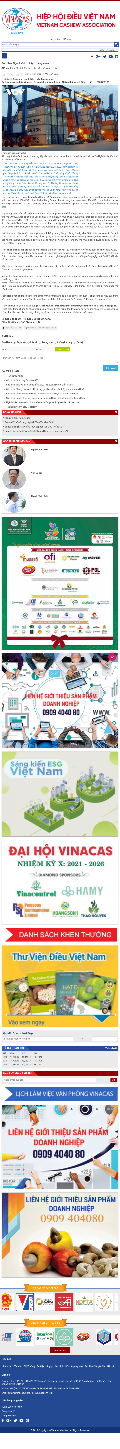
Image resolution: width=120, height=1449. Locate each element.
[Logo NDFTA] (64, 1302)
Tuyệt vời (21, 342)
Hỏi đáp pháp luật (74, 1366)
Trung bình (47, 342)
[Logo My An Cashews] (104, 1337)
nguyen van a (30, 328)
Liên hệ (110, 1366)
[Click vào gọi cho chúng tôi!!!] (112, 657)
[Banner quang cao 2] (60, 1235)
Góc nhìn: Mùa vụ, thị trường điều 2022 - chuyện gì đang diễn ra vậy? (40, 384)
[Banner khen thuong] (60, 935)
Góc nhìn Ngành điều (47, 328)
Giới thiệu (7, 1366)
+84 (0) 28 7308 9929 (20, 1388)
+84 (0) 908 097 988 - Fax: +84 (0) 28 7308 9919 (55, 1388)
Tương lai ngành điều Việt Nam (21, 407)
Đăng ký (67, 39)
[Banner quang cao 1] (60, 1147)
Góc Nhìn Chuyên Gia (95, 1366)
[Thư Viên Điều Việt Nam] (60, 986)
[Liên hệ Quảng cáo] (60, 700)
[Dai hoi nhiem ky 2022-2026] (60, 882)
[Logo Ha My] (45, 1337)
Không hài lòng (64, 342)
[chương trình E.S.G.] (60, 794)
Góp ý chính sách (55, 1366)
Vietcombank (110, 1048)
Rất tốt (34, 342)
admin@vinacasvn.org (19, 1393)
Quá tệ (80, 342)
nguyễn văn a (16, 328)
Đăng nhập (54, 39)
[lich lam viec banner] (60, 1094)
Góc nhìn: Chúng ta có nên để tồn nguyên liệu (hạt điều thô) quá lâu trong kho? (45, 389)
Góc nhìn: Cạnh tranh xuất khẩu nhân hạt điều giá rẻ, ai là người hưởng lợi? (42, 393)
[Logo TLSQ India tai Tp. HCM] (104, 1302)
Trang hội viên (60, 1350)
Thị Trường (29, 1366)
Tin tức (18, 1366)
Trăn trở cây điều (14, 376)
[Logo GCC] (25, 1302)
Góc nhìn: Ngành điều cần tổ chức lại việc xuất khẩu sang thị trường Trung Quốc (45, 398)
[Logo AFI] (45, 1302)
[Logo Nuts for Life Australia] (84, 1302)
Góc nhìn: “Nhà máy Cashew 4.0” (22, 380)
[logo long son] (25, 1337)
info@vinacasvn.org (42, 1393)
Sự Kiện (41, 1366)
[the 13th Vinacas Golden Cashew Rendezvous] (60, 583)
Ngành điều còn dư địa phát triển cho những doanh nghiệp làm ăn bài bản (42, 402)
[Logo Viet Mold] (84, 1337)
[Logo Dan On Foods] (64, 1337)
